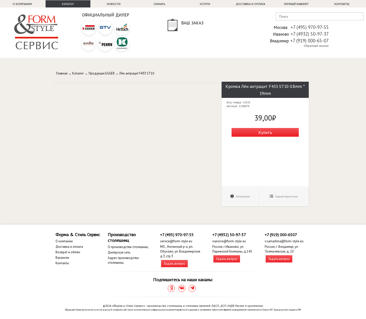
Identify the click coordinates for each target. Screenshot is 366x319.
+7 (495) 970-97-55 (310, 27)
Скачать (159, 4)
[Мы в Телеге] (192, 288)
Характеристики (286, 196)
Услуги (205, 4)
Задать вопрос (174, 263)
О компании (22, 4)
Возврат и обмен (68, 252)
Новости (114, 4)
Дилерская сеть (119, 252)
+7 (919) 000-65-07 (309, 41)
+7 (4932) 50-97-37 (310, 34)
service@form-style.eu (176, 241)
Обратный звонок (316, 46)
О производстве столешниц (128, 247)
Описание (242, 196)
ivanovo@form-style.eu (229, 241)
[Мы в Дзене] (171, 288)
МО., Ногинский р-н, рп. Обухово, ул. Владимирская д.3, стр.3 (180, 251)
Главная (61, 73)
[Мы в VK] (181, 288)
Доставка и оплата (250, 4)
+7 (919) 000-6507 (281, 234)
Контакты (341, 4)
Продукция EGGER (102, 73)
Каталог (68, 4)
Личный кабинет (296, 4)
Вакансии (62, 257)
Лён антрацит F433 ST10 (136, 73)
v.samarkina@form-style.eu (284, 241)
